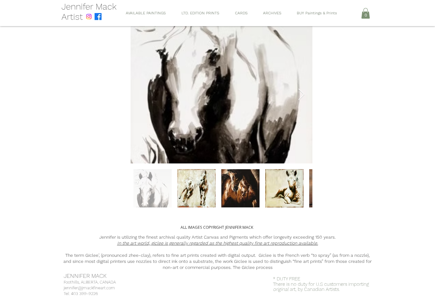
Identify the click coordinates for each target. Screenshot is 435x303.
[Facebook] (98, 16)
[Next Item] (301, 95)
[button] (365, 13)
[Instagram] (88, 16)
